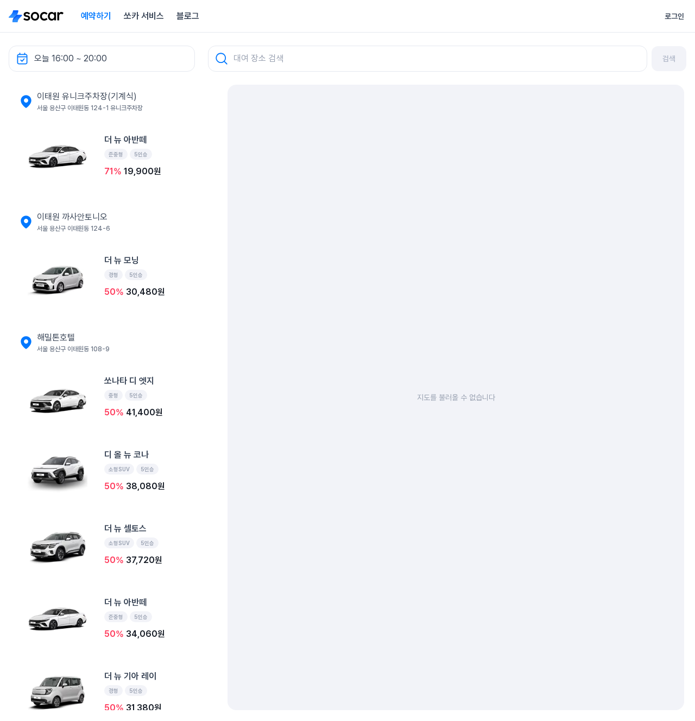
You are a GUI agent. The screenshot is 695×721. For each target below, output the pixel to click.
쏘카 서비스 (144, 16)
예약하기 (96, 16)
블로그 (187, 16)
